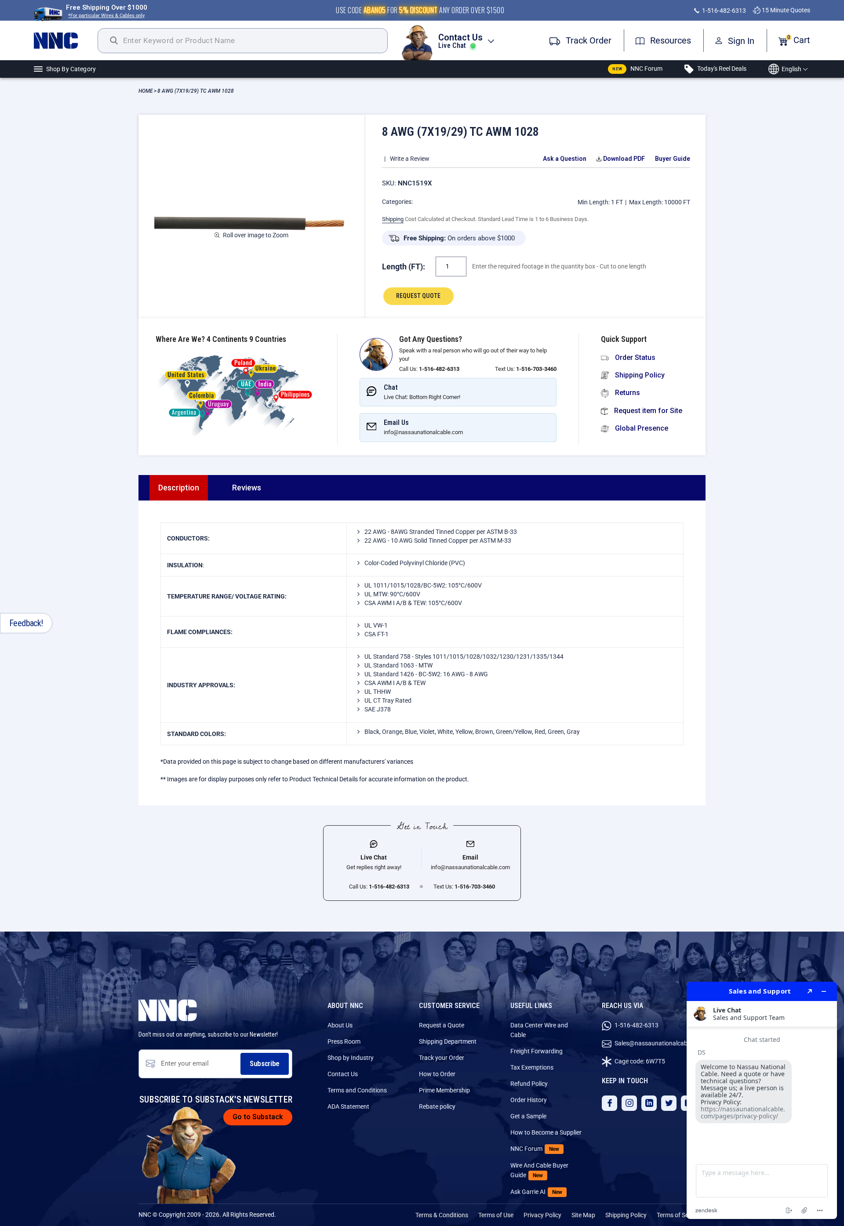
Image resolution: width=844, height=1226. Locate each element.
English (791, 69)
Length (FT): (403, 266)
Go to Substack (258, 1117)
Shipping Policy (639, 375)
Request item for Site (647, 410)
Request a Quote (441, 1025)
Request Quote (418, 295)
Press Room (343, 1041)
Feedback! (26, 623)
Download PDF (624, 158)
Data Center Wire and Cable (539, 1030)
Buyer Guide (672, 158)
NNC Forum (637, 68)
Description (178, 487)
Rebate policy (437, 1106)
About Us (340, 1025)
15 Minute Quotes (785, 10)
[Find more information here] (762, 1100)
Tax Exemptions (531, 1067)
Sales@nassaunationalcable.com (659, 1043)
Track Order (587, 40)
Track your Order (441, 1057)
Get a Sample (528, 1116)
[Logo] (66, 41)
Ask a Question (564, 158)
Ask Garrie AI (536, 1191)
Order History (528, 1099)
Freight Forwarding (536, 1051)
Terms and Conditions (357, 1090)
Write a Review (409, 158)
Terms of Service (679, 1215)
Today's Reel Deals (721, 68)
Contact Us (342, 1073)
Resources (669, 40)
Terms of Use (495, 1215)
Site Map (583, 1215)
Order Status (634, 357)
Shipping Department (448, 1041)
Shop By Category (71, 69)
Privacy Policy (542, 1215)
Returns (626, 392)
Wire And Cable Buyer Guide (539, 1170)
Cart (798, 39)
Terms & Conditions (441, 1215)
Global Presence (640, 428)
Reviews (246, 487)
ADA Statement (348, 1106)
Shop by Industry (350, 1057)
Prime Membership (444, 1090)
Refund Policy (529, 1083)
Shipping (393, 219)
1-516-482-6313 (723, 10)
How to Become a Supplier (546, 1132)
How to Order (437, 1073)
